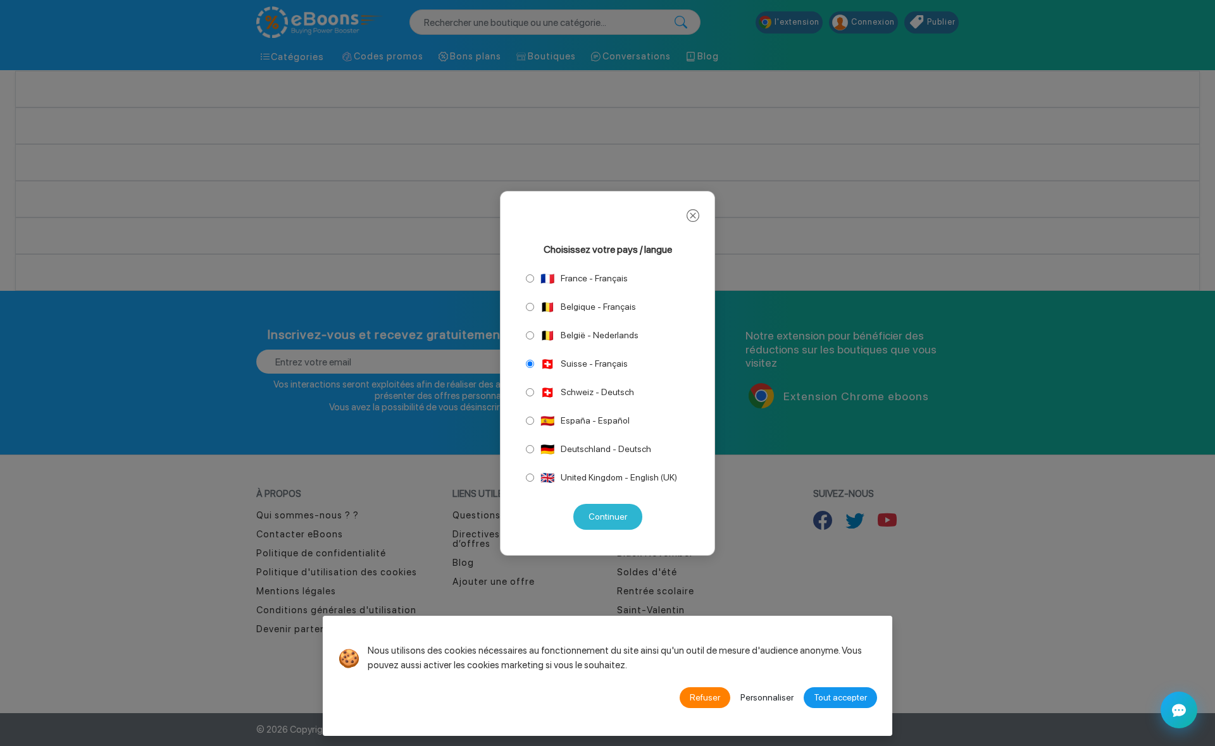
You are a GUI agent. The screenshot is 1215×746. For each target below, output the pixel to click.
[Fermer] (693, 216)
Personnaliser (767, 697)
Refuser (705, 697)
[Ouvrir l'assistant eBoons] (1179, 710)
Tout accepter (840, 697)
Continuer (608, 516)
